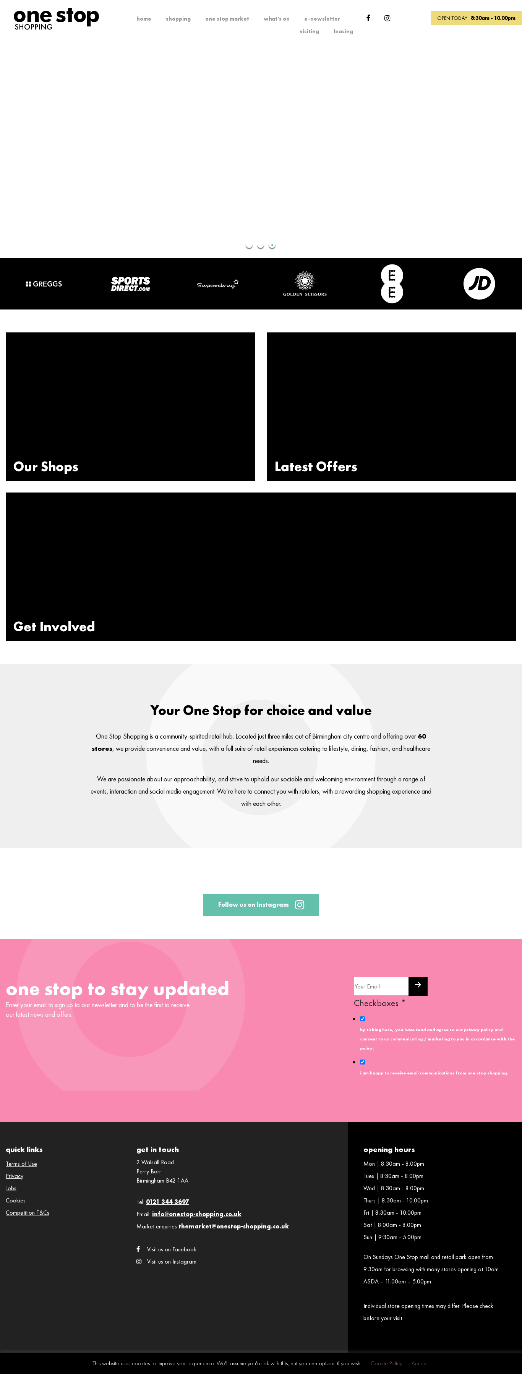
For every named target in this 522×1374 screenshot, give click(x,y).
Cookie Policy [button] (386, 1363)
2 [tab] (261, 245)
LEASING (343, 31)
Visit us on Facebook (171, 1249)
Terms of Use (21, 1164)
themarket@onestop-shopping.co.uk (233, 1226)
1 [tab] (249, 245)
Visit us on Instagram (171, 1261)
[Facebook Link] (368, 18)
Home (143, 18)
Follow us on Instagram (253, 905)
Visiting (309, 31)
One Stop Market (227, 18)
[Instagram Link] (387, 18)
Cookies (16, 1200)
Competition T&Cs (27, 1213)
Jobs (11, 1188)
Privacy (14, 1176)
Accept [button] (420, 1363)
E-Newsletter (322, 18)
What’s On (277, 18)
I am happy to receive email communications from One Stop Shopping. (434, 1073)
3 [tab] (272, 245)
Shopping (178, 18)
